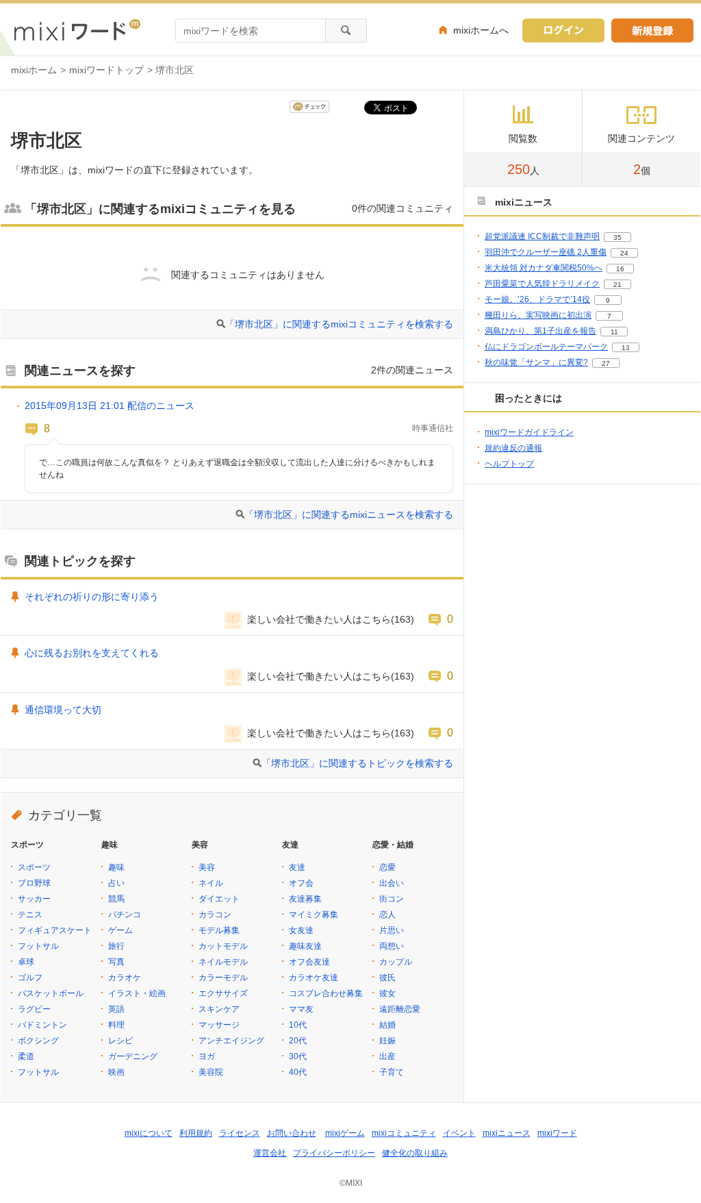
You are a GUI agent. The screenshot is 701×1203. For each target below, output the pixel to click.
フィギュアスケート (55, 930)
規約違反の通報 (513, 448)
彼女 (387, 993)
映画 (116, 1072)
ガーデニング (132, 1056)
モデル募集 (219, 930)
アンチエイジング (231, 1040)
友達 (297, 867)
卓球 (26, 962)
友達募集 (305, 899)
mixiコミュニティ (404, 1133)
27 (606, 363)
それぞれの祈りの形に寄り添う (92, 596)
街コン (391, 899)
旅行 (116, 946)
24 (624, 253)
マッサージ (219, 1025)
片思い (391, 930)
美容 (207, 867)
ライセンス (239, 1133)
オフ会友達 (309, 962)
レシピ (120, 1040)
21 (617, 284)
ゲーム (120, 930)
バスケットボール (51, 993)
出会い (391, 883)
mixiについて (149, 1133)
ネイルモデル (223, 962)
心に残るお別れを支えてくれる (92, 652)
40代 (298, 1072)
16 (620, 269)
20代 (298, 1040)
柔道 (26, 1056)
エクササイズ (223, 993)
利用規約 (195, 1133)
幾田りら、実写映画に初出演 (538, 315)
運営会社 (269, 1153)
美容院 (211, 1072)
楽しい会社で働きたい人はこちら (319, 619)
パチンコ (124, 914)
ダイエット (219, 899)
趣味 (116, 867)
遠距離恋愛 (399, 1009)
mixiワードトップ (106, 69)
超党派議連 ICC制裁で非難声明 (542, 236)
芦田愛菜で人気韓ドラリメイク (542, 283)
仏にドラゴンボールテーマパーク (546, 346)
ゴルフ (30, 977)
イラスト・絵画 (137, 993)
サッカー (34, 899)
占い (116, 883)
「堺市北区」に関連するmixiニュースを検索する (348, 514)
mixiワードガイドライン (529, 432)
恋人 (387, 914)
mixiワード (557, 1133)
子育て (391, 1072)
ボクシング (38, 1040)
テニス (30, 914)
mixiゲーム (345, 1133)
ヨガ (207, 1056)
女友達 (301, 930)
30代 (298, 1056)
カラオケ (124, 977)
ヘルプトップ (509, 464)
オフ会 (301, 883)
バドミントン (42, 1025)
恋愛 (387, 867)
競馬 (116, 899)
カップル (395, 962)
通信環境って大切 (63, 709)
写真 (116, 962)
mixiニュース (507, 1133)
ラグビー (34, 1009)
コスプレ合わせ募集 (326, 993)
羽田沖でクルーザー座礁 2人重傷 (546, 252)
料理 (116, 1025)
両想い (391, 946)
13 (626, 347)
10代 (298, 1025)
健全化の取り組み (415, 1153)
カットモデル (223, 946)
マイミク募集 (313, 914)
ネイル (211, 883)
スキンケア (219, 1009)
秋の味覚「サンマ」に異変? (536, 362)
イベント (459, 1133)
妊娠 (387, 1040)
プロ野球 (34, 883)
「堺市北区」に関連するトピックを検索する (357, 763)
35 (617, 237)
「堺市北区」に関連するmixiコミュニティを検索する (339, 324)
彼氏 (387, 977)
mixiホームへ (481, 30)
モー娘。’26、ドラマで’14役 (537, 299)
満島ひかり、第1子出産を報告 (540, 331)
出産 (387, 1056)
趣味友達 (305, 946)
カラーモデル (223, 977)
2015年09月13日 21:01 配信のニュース (109, 405)
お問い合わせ (291, 1133)
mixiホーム (34, 69)
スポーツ (34, 867)
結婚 (387, 1025)
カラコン (215, 914)
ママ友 (301, 1009)
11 (614, 332)
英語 (116, 1009)
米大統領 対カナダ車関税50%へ (543, 268)
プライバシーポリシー (334, 1153)
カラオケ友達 (313, 977)
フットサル (38, 946)
